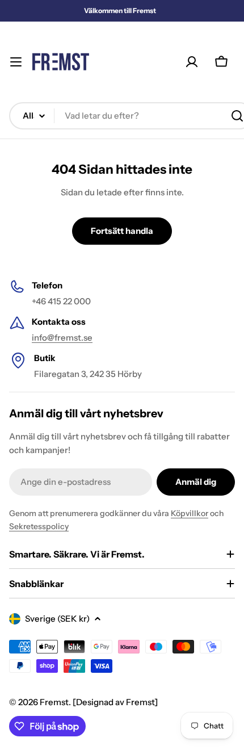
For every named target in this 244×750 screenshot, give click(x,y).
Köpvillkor (189, 513)
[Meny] (16, 62)
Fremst (54, 702)
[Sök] (237, 116)
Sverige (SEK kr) (57, 618)
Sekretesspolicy (39, 526)
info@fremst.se (62, 337)
